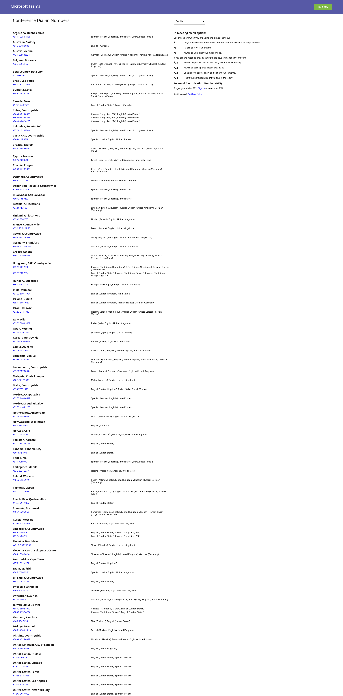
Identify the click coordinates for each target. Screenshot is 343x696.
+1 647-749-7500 (21, 105)
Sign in (201, 88)
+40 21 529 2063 (21, 511)
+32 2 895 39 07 (20, 63)
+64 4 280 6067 (20, 425)
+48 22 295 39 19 (21, 479)
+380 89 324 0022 (21, 639)
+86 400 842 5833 (21, 117)
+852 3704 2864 (20, 273)
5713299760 (19, 75)
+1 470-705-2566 (21, 657)
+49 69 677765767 (22, 246)
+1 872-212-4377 (21, 666)
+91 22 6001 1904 (21, 293)
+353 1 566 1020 (21, 302)
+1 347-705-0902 (21, 693)
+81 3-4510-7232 (21, 332)
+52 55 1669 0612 (21, 398)
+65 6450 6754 (20, 536)
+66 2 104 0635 (20, 621)
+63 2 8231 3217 (21, 470)
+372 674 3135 (20, 207)
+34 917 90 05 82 (21, 572)
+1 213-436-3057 (21, 684)
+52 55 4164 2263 (21, 407)
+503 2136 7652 (20, 198)
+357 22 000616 (20, 159)
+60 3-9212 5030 (21, 380)
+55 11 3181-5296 (21, 84)
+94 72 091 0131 (21, 581)
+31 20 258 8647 (21, 416)
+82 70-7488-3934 (21, 341)
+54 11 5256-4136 (21, 36)
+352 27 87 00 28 (21, 371)
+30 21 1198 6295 (21, 255)
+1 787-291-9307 (21, 502)
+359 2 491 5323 (21, 93)
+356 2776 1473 (20, 389)
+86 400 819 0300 (21, 114)
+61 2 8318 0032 (21, 45)
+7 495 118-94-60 (21, 523)
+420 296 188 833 (21, 169)
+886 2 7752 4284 (21, 612)
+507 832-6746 (20, 452)
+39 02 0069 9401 (21, 323)
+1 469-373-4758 (21, 675)
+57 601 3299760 (21, 130)
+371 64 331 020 (21, 350)
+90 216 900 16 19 (22, 630)
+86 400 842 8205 (21, 121)
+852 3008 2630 (20, 267)
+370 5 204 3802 (21, 359)
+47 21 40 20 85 (20, 434)
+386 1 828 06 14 (21, 554)
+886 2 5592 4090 (21, 608)
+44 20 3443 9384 (21, 648)
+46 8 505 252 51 (21, 590)
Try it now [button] (323, 6)
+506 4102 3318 (20, 139)
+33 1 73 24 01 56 (21, 228)
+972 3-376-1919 (21, 311)
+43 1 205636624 (21, 54)
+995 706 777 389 (21, 237)
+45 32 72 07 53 (20, 180)
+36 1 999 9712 (20, 284)
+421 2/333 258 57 (22, 545)
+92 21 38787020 (21, 443)
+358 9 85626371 (21, 219)
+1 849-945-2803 (21, 189)
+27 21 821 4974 (21, 563)
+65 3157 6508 (20, 532)
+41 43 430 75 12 (21, 599)
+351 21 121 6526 (21, 491)
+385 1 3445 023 (21, 148)
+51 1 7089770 (20, 461)
